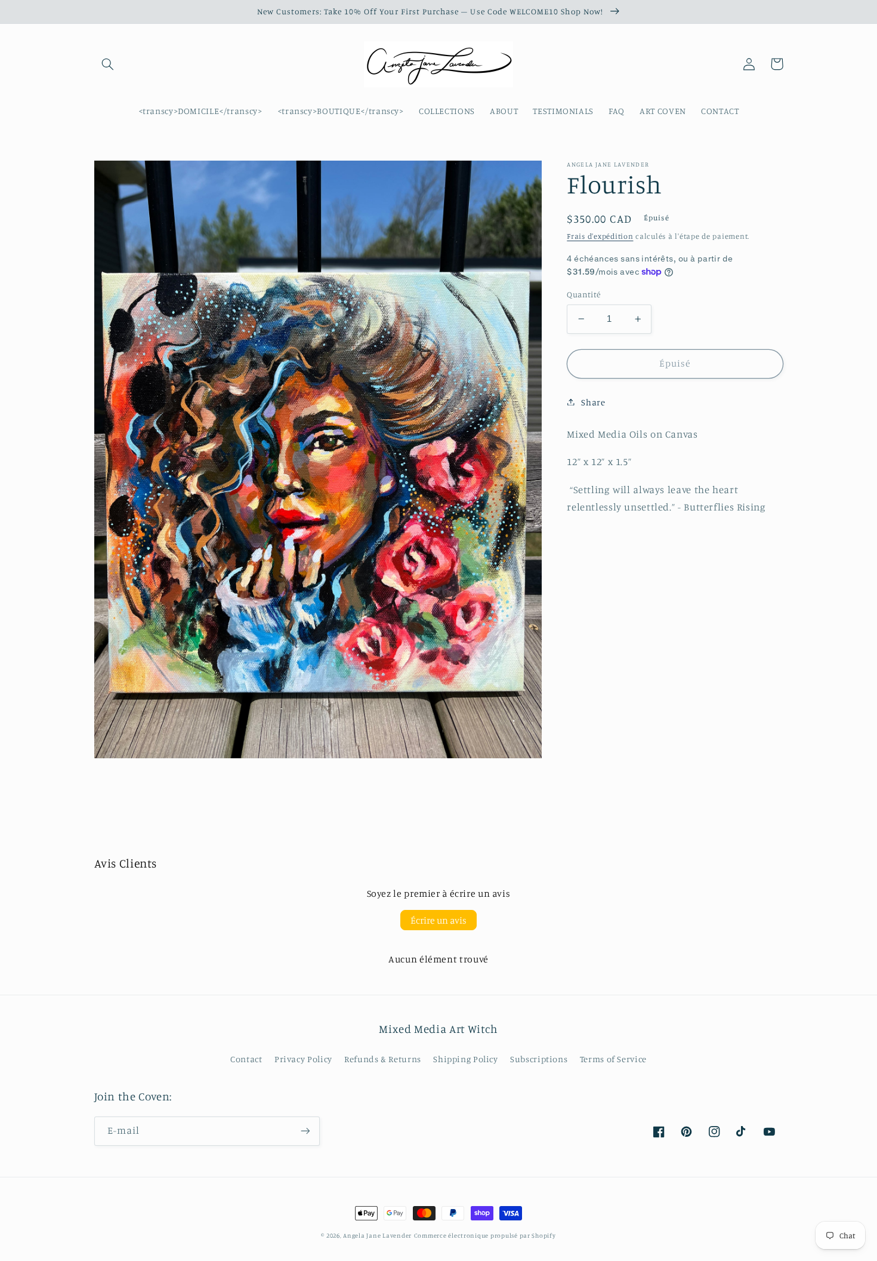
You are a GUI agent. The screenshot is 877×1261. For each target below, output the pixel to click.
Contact (246, 1059)
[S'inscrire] (305, 1131)
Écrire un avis (438, 920)
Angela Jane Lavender (377, 1235)
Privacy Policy (303, 1059)
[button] (108, 64)
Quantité (583, 294)
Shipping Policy (465, 1059)
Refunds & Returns (382, 1059)
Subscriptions (538, 1059)
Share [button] (593, 401)
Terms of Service (613, 1059)
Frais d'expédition (600, 236)
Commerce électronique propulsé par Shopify (485, 1235)
